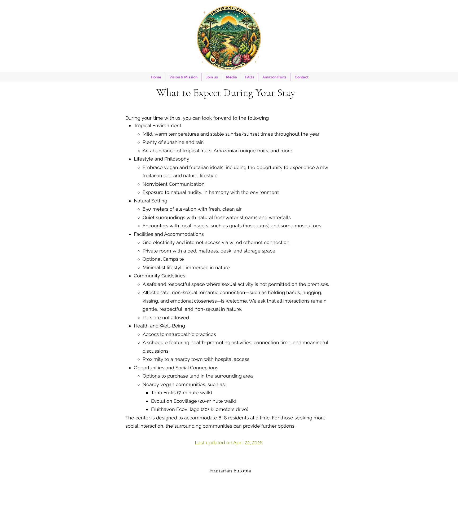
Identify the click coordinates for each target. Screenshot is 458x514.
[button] (212, 77)
